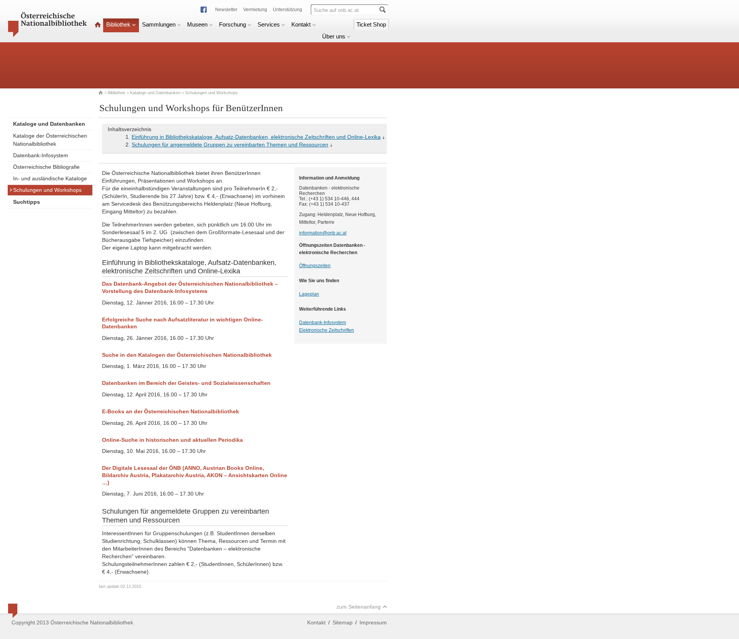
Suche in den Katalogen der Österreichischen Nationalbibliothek (187, 355)
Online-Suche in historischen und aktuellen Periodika (172, 440)
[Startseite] (97, 24)
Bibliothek (118, 24)
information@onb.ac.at (322, 233)
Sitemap (343, 622)
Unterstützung (287, 9)
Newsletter (226, 9)
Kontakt (301, 24)
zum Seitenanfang (358, 607)
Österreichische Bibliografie (46, 167)
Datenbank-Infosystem (40, 155)
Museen (197, 24)
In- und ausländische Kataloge (50, 178)
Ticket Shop (371, 24)
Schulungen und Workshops (47, 190)
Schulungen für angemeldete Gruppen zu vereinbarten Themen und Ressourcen (230, 144)
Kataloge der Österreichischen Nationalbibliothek (50, 140)
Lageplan (309, 294)
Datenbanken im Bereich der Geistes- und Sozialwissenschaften (186, 383)
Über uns (333, 36)
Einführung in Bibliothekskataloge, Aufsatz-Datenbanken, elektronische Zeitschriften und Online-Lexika (256, 137)
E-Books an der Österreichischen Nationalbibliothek (170, 411)
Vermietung (255, 9)
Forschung (232, 24)
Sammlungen (159, 24)
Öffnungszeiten (315, 265)
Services (268, 24)
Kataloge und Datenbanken (155, 92)
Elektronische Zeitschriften (326, 330)
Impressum (373, 622)
